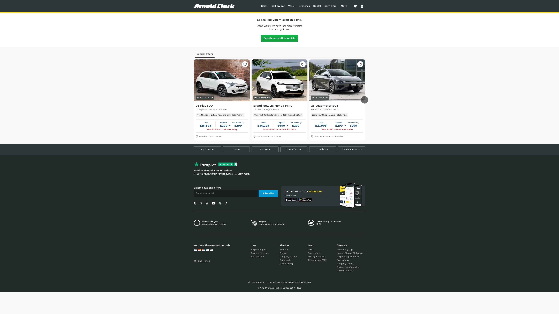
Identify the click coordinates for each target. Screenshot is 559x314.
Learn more (290, 195)
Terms (311, 249)
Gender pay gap (345, 249)
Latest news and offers (207, 187)
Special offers (205, 54)
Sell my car (278, 6)
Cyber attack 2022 (317, 260)
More (344, 6)
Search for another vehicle (279, 38)
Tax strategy (343, 260)
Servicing (330, 6)
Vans (291, 6)
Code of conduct (345, 270)
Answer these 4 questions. (299, 282)
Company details (345, 263)
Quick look (206, 97)
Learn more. (243, 174)
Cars (263, 6)
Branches (304, 6)
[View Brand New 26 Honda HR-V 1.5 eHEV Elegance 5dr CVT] (279, 80)
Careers (236, 149)
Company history (288, 256)
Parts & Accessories (352, 149)
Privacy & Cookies (317, 256)
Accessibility (257, 256)
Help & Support (207, 149)
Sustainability (286, 263)
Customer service (260, 253)
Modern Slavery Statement (350, 253)
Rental (317, 6)
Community (285, 260)
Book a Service (293, 149)
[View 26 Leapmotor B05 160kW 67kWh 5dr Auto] (337, 80)
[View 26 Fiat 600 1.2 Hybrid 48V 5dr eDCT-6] (222, 80)
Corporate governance (348, 256)
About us (284, 249)
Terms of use (314, 253)
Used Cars (323, 149)
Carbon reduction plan (348, 267)
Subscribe (268, 193)
